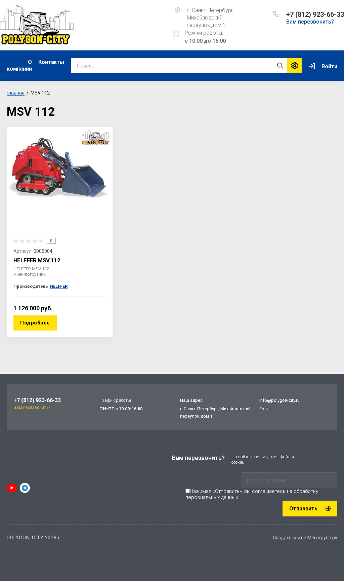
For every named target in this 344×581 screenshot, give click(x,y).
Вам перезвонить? (310, 21)
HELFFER (59, 286)
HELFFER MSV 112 (36, 260)
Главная (16, 92)
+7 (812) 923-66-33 (315, 14)
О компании (19, 65)
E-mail (265, 408)
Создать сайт (288, 537)
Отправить (303, 508)
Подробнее (35, 323)
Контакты (51, 62)
